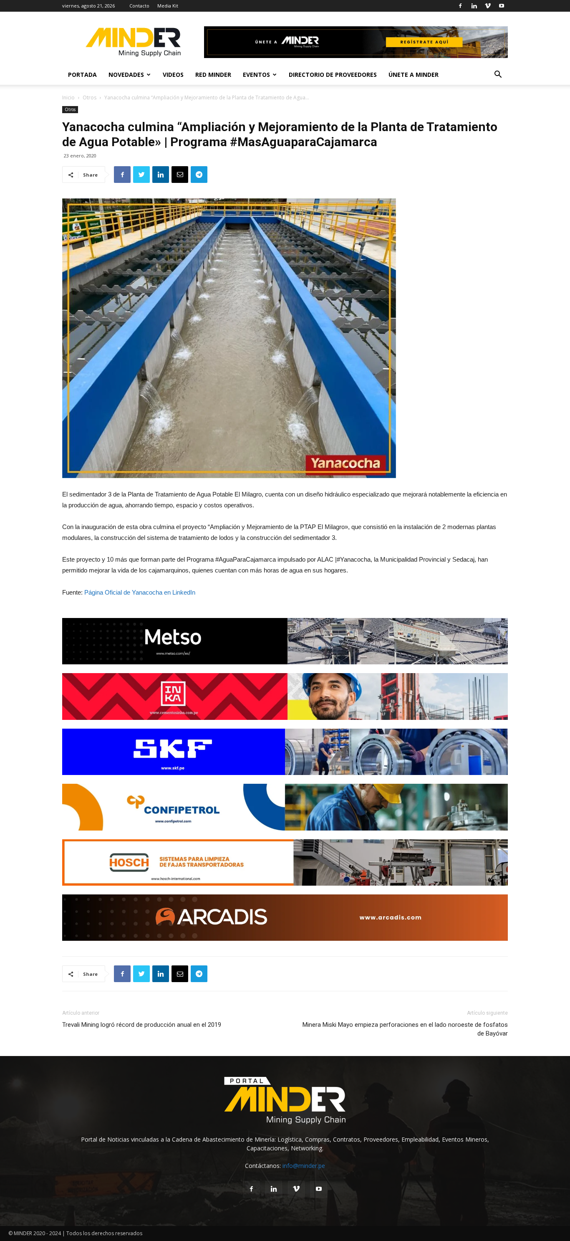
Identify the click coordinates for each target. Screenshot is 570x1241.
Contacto (139, 6)
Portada (82, 75)
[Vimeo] (488, 6)
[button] (498, 75)
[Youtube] (501, 6)
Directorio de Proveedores (333, 75)
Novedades (126, 75)
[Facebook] (460, 6)
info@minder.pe (303, 1166)
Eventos (256, 75)
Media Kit (167, 6)
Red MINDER (213, 75)
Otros (89, 97)
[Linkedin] (474, 6)
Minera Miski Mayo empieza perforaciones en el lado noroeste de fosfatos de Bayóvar (405, 1029)
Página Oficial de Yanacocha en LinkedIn (139, 592)
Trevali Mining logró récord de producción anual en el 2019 (141, 1024)
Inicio (68, 97)
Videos (173, 75)
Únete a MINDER (413, 75)
